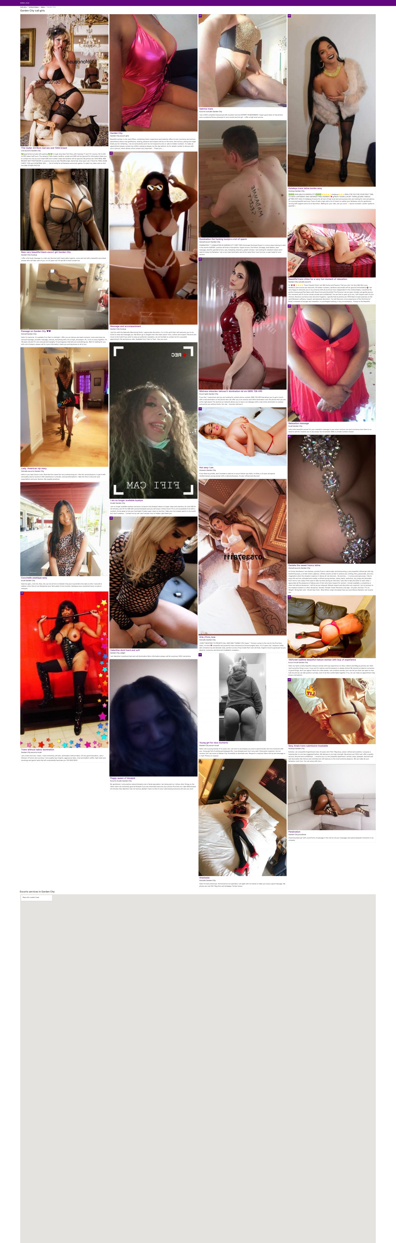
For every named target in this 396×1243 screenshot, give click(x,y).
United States (34, 7)
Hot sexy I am (206, 467)
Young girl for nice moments (213, 742)
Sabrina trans (206, 108)
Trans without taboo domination (37, 749)
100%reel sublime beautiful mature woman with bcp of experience (322, 659)
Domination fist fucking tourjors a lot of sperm (223, 239)
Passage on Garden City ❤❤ (36, 331)
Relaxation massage (298, 423)
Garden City (116, 133)
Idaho (43, 7)
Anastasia (204, 877)
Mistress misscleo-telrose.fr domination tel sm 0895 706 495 (230, 391)
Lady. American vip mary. (34, 468)
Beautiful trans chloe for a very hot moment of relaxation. (318, 279)
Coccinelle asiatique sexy (34, 577)
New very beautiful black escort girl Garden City (46, 252)
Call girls (23, 7)
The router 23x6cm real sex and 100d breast (44, 148)
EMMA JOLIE (24, 3)
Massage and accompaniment (125, 326)
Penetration (294, 831)
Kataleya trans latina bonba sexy (305, 188)
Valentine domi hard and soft (125, 650)
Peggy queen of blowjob (122, 778)
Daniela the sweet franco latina (304, 565)
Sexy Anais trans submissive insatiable (308, 745)
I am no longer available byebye (126, 500)
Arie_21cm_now (207, 637)
